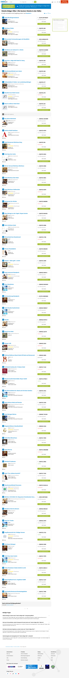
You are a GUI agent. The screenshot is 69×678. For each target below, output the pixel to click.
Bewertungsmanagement (25, 655)
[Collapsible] (49, 615)
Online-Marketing (24, 657)
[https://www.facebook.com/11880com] (8, 674)
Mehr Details (44, 21)
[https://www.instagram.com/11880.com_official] (10, 674)
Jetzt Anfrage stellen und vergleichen (8, 6)
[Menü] (60, 2)
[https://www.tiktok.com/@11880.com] (13, 674)
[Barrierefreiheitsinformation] (58, 2)
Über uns (8, 653)
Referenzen (40, 655)
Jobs (7, 657)
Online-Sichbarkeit (24, 653)
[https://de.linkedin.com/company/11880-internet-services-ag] (16, 674)
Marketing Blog (40, 653)
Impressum (53, 653)
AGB (52, 657)
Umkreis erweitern (9, 604)
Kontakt (39, 657)
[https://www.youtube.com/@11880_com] (18, 674)
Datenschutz (53, 655)
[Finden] (35, 2)
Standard (28, 13)
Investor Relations (10, 655)
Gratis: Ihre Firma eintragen (64, 2)
